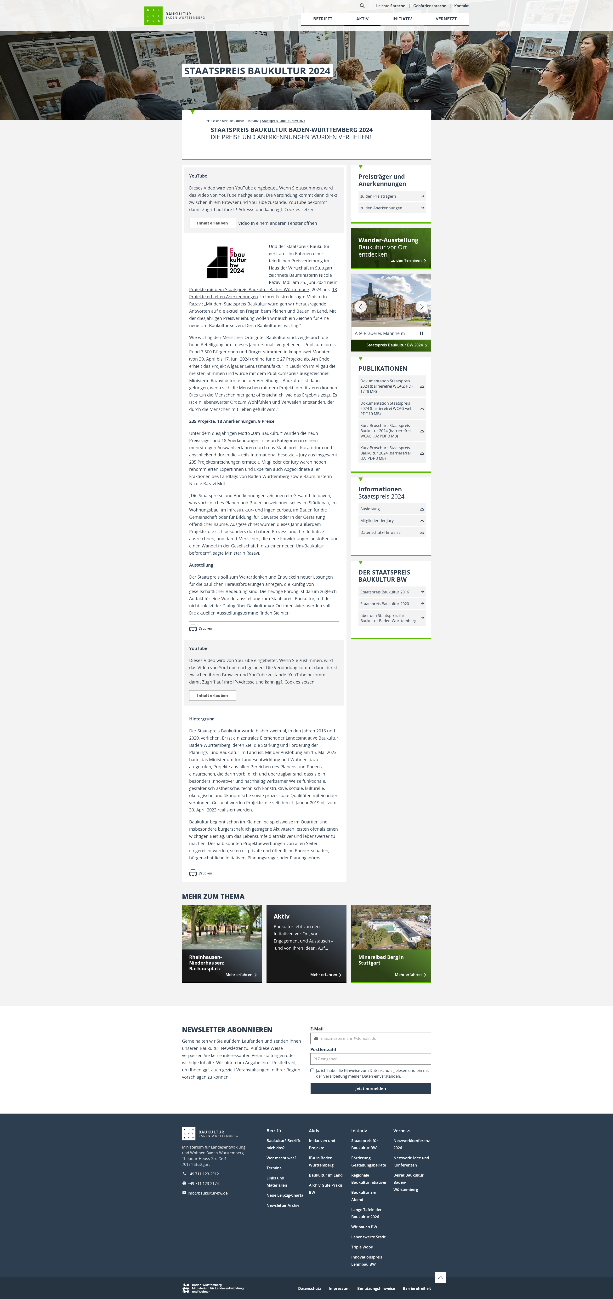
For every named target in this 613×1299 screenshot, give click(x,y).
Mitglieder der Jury (377, 520)
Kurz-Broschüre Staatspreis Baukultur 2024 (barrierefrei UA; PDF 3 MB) (385, 453)
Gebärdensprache (429, 5)
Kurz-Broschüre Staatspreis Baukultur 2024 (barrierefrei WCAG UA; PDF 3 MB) (385, 431)
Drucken (205, 628)
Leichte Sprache (390, 5)
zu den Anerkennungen (381, 208)
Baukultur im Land (326, 1175)
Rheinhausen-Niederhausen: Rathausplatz (206, 962)
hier (285, 613)
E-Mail (317, 1029)
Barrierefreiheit (417, 1288)
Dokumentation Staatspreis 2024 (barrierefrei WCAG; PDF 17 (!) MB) (386, 386)
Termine (274, 1168)
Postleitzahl (323, 1049)
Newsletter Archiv (283, 1205)
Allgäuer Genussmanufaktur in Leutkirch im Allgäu (277, 366)
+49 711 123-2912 (203, 1174)
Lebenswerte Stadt (368, 1237)
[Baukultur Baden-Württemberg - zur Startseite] (153, 15)
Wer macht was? (281, 1158)
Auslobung (370, 509)
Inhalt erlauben (212, 223)
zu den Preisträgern (378, 196)
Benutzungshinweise (376, 1288)
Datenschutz (381, 1070)
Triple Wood (362, 1247)
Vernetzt (402, 1130)
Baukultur (237, 121)
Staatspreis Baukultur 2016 (384, 592)
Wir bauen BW (364, 1227)
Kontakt (461, 5)
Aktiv (281, 916)
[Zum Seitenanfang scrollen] (440, 1277)
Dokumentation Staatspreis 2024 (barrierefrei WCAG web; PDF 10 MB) (387, 408)
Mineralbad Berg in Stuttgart (381, 960)
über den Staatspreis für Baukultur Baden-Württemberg (388, 618)
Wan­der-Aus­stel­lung (388, 247)
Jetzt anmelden (370, 1088)
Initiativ (253, 121)
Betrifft (274, 1130)
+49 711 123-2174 (203, 1183)
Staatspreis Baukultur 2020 (384, 603)
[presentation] (361, 307)
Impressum (339, 1288)
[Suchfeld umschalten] (362, 5)
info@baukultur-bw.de (208, 1193)
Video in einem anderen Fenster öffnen (277, 223)
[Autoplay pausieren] (421, 333)
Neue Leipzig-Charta (285, 1195)
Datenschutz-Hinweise (380, 532)
